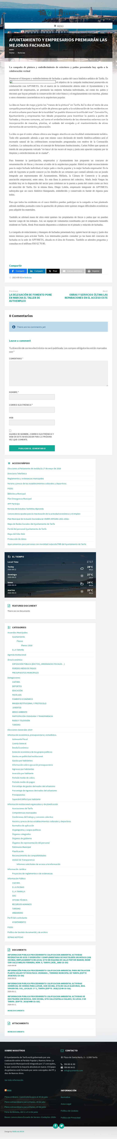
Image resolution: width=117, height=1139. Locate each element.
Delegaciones (14, 677)
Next (105, 291)
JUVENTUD (16, 707)
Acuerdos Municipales (18, 632)
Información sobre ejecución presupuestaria (32, 764)
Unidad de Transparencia (23, 859)
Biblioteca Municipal (17, 493)
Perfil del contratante (17, 917)
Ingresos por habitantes (23, 769)
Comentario (16, 358)
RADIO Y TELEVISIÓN (21, 720)
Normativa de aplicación (23, 825)
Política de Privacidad (70, 1117)
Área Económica (15, 659)
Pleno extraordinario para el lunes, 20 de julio (25, 1102)
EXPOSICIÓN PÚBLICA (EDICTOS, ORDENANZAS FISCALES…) (38, 664)
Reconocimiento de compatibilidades (29, 855)
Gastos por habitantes (22, 760)
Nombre (14, 392)
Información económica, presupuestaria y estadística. (32, 735)
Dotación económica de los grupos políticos (32, 752)
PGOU (10, 488)
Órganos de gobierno (22, 838)
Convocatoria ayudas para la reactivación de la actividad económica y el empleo (44, 513)
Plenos (20, 641)
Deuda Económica (20, 747)
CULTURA (16, 682)
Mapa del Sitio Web (16, 534)
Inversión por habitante (22, 773)
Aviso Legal (66, 1104)
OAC (14, 895)
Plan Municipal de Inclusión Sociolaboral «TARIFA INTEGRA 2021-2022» (38, 519)
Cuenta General (19, 743)
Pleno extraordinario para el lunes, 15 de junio (25, 1107)
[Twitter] (61, 1126)
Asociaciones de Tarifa (22, 808)
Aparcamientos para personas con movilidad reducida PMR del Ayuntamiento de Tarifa (47, 544)
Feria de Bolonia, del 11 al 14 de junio (21, 1112)
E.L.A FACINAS (18, 887)
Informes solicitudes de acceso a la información (38, 864)
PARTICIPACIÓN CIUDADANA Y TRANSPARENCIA (32, 716)
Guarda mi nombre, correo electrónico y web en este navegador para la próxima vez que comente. (31, 437)
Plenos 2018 (26, 645)
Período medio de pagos (23, 782)
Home (11, 52)
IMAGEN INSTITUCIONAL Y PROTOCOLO (29, 703)
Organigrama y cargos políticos (26, 830)
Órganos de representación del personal (31, 842)
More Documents (16, 1010)
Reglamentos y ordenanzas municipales (26, 478)
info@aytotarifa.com (73, 1070)
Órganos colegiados (21, 834)
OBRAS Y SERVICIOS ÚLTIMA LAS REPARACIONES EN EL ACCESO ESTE (86, 296)
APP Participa (14, 503)
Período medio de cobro (23, 777)
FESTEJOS (16, 694)
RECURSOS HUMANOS (22, 904)
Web (11, 417)
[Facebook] (55, 1126)
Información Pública (16, 878)
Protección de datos (17, 539)
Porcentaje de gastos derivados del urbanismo (33, 786)
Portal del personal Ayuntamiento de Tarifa (27, 529)
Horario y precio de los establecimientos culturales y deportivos (37, 483)
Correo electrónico (21, 404)
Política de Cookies (69, 1110)
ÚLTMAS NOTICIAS (15, 937)
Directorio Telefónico (17, 473)
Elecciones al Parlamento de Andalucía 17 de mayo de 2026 (34, 468)
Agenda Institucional (17, 654)
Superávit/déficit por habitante (26, 799)
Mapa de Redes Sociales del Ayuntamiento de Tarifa (31, 524)
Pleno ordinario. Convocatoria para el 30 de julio (26, 1097)
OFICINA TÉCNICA (19, 900)
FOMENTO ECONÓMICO (22, 699)
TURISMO (16, 724)
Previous (13, 291)
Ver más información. (14, 1080)
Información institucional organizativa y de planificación (33, 804)
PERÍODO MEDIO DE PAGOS (24, 668)
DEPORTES (17, 686)
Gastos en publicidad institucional (27, 756)
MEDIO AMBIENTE (19, 712)
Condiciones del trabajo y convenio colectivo (32, 817)
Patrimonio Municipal (21, 847)
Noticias (21, 52)
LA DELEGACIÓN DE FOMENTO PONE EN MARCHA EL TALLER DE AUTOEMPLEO (30, 298)
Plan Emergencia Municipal (20, 498)
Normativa (65, 1097)
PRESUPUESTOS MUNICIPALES (25, 672)
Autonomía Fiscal (20, 739)
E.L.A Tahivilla (18, 649)
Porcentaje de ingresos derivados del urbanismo (34, 790)
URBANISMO (17, 912)
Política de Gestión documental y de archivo (28, 932)
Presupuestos (18, 794)
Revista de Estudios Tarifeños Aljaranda (26, 508)
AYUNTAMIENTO (19, 922)
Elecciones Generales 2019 (20, 729)
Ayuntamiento (18, 636)
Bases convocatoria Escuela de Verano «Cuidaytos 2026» (30, 1117)
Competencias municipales (24, 812)
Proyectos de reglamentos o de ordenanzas (32, 873)
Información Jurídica (17, 869)
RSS (9, 1090)
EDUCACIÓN (17, 690)
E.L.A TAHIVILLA (18, 891)
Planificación (18, 851)
